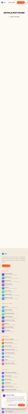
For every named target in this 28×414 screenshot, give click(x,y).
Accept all (21, 405)
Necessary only (12, 405)
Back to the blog (15, 16)
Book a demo (12, 2)
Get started (21, 2)
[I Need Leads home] (3, 2)
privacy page (9, 401)
